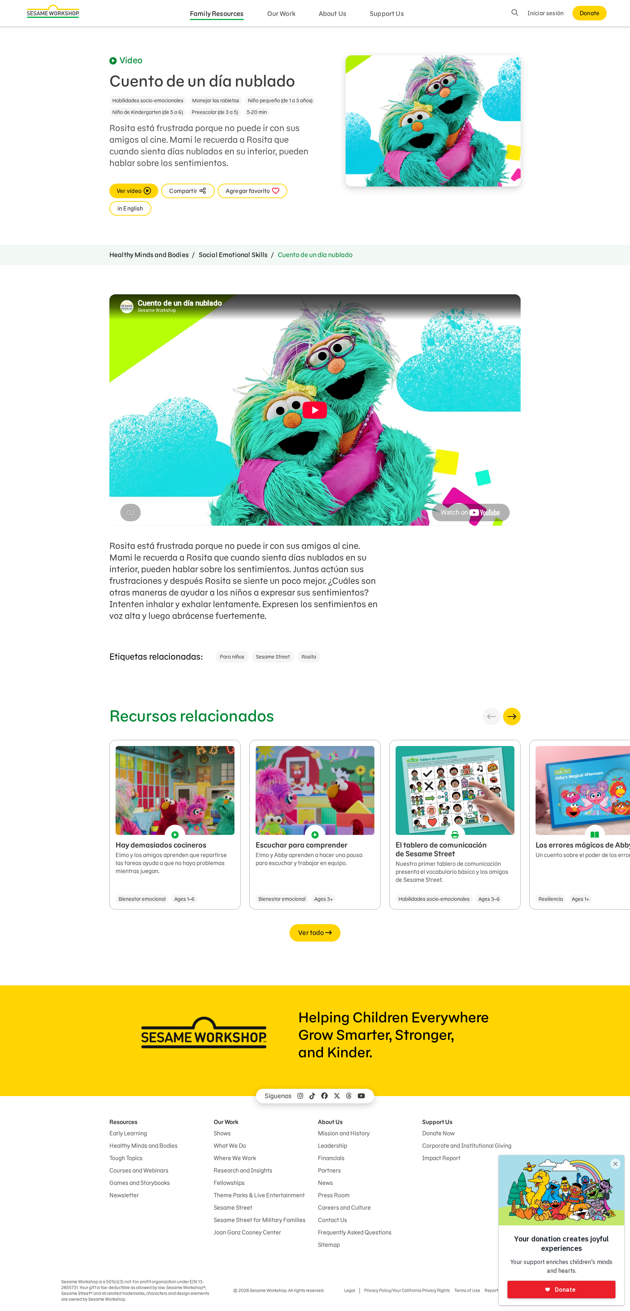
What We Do (230, 1145)
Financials (331, 1158)
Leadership (332, 1145)
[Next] (512, 716)
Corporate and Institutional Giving (467, 1145)
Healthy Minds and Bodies (149, 255)
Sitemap (329, 1244)
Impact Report (441, 1158)
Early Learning (128, 1133)
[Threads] (349, 1096)
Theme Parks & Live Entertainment (259, 1195)
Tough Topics (126, 1158)
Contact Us (332, 1220)
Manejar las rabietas (215, 100)
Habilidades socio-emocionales (147, 100)
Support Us (387, 13)
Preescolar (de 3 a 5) (215, 112)
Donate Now (438, 1133)
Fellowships (229, 1182)
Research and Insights (243, 1170)
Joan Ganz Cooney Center (247, 1232)
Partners (329, 1170)
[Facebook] (324, 1096)
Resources (123, 1122)
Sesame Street (273, 656)
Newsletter (124, 1195)
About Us (332, 13)
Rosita (309, 656)
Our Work (281, 13)
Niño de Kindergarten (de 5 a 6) (147, 112)
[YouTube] (361, 1096)
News (325, 1182)
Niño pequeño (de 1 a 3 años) (280, 100)
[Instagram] (300, 1096)
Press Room (334, 1195)
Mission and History (344, 1133)
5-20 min (257, 112)
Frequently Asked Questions (355, 1232)
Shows (222, 1133)
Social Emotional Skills (233, 255)
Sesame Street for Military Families (260, 1220)
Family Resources (217, 13)
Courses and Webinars (138, 1170)
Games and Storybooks (139, 1182)
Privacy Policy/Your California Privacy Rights (407, 1290)
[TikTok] (312, 1096)
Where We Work (235, 1158)
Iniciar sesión (546, 13)
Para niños (232, 656)
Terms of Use (467, 1290)
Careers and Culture (344, 1207)
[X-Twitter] (337, 1096)
